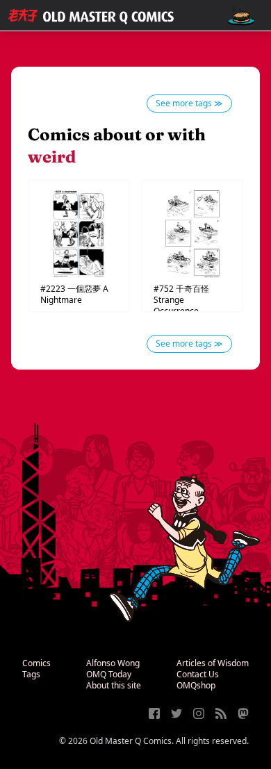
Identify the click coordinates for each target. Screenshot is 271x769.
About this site (113, 685)
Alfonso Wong (113, 663)
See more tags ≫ (189, 103)
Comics (36, 663)
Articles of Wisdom (212, 663)
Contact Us (197, 674)
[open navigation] (241, 16)
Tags (31, 674)
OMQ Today (108, 674)
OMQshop (195, 685)
